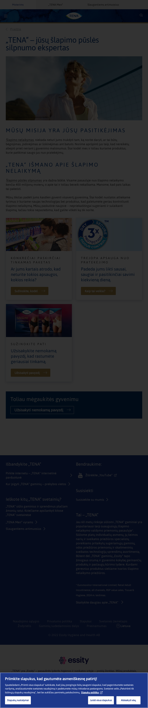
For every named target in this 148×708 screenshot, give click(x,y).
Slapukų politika (90, 692)
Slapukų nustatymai (18, 700)
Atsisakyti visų (128, 700)
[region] (74, 690)
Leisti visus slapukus (101, 700)
